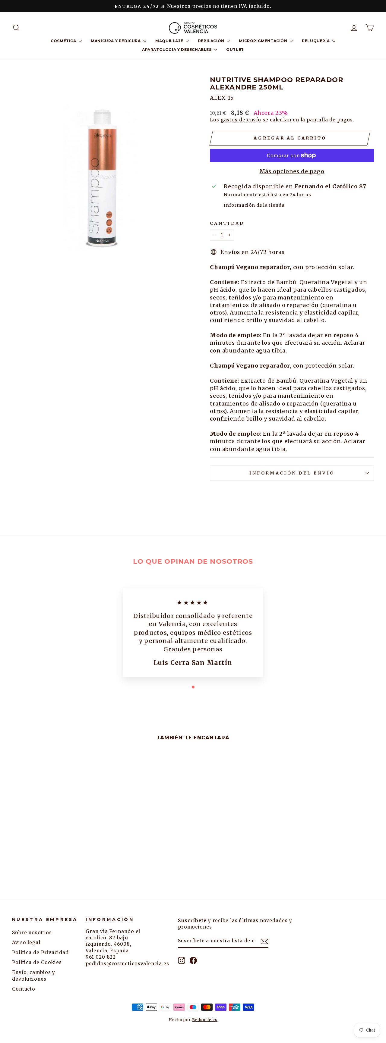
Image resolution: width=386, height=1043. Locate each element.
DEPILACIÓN (212, 41)
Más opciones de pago (292, 171)
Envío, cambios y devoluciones (33, 975)
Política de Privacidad (40, 952)
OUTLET (235, 49)
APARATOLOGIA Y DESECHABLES (177, 49)
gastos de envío (241, 120)
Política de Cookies (37, 962)
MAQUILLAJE (169, 41)
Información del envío (292, 473)
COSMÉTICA (64, 41)
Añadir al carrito (54, 834)
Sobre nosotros (32, 932)
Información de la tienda (254, 205)
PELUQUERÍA (316, 41)
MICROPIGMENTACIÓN (263, 41)
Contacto (23, 989)
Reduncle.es (204, 1019)
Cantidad (227, 223)
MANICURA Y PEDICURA (116, 41)
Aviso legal (26, 942)
